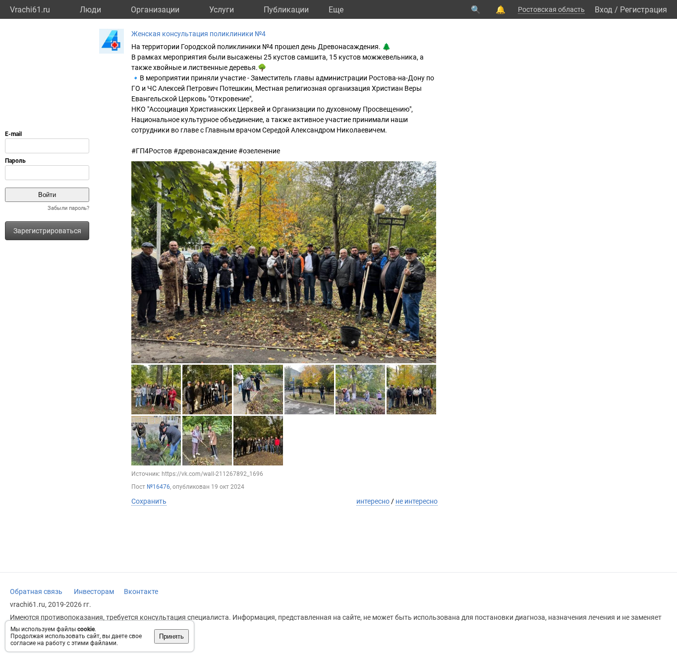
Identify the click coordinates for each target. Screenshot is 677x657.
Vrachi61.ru (30, 9)
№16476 (158, 486)
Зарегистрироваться (47, 231)
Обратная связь (36, 591)
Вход (604, 9)
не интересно (416, 501)
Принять (171, 636)
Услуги (221, 9)
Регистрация (643, 9)
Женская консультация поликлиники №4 (198, 34)
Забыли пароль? (68, 208)
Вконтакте (141, 591)
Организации (155, 9)
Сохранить (149, 501)
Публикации (286, 9)
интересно (373, 501)
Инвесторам (94, 591)
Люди (90, 9)
